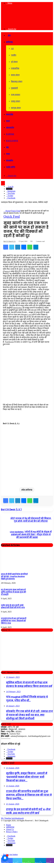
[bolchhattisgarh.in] (27, 25)
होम (9, 35)
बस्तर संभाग (15, 75)
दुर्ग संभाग (14, 62)
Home (7, 211)
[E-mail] (4, 428)
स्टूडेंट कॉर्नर (10, 167)
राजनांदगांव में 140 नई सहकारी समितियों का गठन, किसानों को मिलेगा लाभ (13, 620)
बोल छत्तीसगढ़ (27, 490)
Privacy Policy (12, 832)
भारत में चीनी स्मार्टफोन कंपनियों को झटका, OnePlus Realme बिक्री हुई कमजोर (14, 576)
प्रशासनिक (15, 68)
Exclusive (12, 141)
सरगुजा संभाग (16, 108)
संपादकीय (9, 160)
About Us (10, 829)
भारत (8, 121)
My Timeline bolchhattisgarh (12, 818)
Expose (10, 134)
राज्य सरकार (15, 95)
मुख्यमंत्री (14, 88)
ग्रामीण (13, 55)
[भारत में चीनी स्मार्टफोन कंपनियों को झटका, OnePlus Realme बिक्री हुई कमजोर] (14, 570)
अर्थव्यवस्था (10, 827)
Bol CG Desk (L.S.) (10, 241)
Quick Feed (15, 211)
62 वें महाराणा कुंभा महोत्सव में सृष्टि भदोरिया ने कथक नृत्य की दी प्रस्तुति (13, 592)
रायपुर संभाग (15, 101)
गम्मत (8, 154)
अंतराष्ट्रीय (10, 127)
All (12, 48)
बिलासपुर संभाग (16, 81)
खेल (7, 147)
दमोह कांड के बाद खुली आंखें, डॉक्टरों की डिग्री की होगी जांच (13, 606)
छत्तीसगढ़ (9, 42)
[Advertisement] (27, 375)
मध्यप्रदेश (9, 114)
